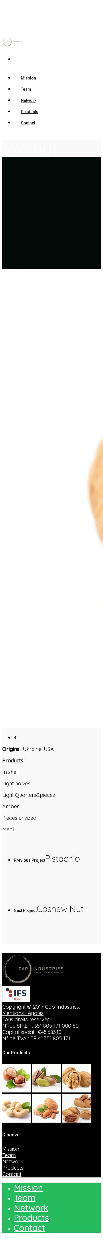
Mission (10, 1149)
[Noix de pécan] (76, 1120)
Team (9, 1155)
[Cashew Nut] (17, 1120)
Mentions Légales (22, 1013)
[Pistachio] (47, 1090)
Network (12, 1161)
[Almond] (47, 1120)
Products (12, 1168)
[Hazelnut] (17, 1090)
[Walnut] (76, 1090)
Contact (28, 123)
